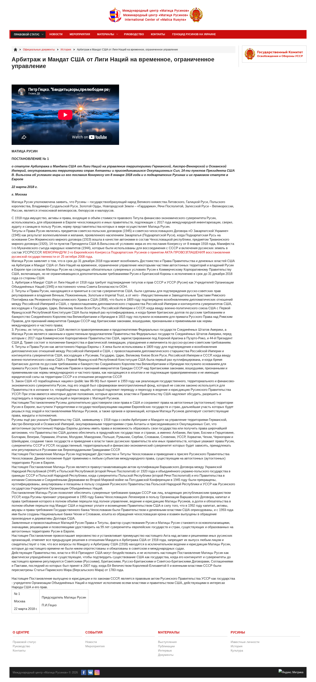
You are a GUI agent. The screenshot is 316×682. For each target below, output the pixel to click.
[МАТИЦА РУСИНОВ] (156, 15)
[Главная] (15, 49)
